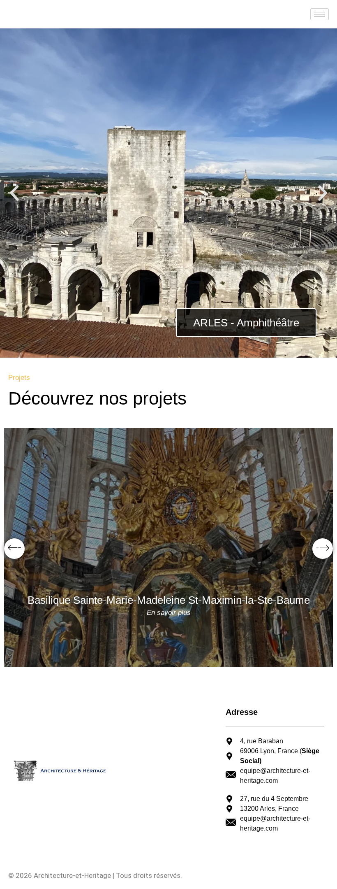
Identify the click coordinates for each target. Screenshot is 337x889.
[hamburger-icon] (319, 14)
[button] (14, 193)
